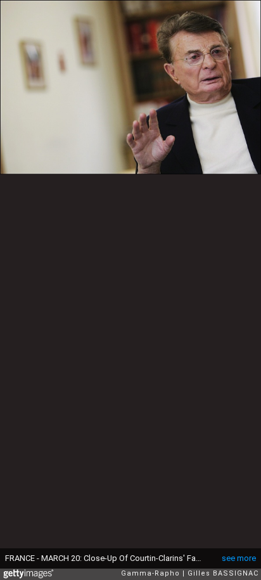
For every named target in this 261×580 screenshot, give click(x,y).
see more (239, 558)
